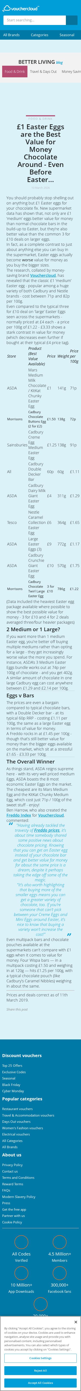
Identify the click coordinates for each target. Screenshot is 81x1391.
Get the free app (14, 1209)
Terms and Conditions (18, 1177)
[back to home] (20, 8)
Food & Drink (15, 71)
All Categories (12, 1141)
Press (6, 1203)
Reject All (40, 1370)
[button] (14, 35)
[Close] (76, 1322)
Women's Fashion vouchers (22, 1128)
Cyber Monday (13, 1091)
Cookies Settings (40, 1358)
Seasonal (67, 35)
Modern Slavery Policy (18, 1197)
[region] (40, 1353)
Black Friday (11, 1085)
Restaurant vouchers (17, 1109)
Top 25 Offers (12, 1065)
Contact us (10, 1171)
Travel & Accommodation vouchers (28, 1115)
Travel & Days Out (43, 71)
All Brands (9, 1147)
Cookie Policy (12, 1222)
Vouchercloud (43, 275)
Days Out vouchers (16, 1121)
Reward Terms (12, 1184)
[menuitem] (14, 35)
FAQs (6, 1190)
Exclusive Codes (14, 1072)
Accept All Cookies (40, 1383)
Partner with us (13, 1215)
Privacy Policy (12, 1165)
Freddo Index (18, 815)
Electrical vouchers (16, 1134)
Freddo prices (47, 830)
